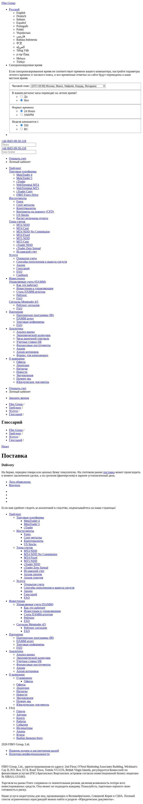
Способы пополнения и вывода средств (41, 261)
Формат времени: (23, 107)
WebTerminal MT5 (27, 188)
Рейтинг (21, 295)
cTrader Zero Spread (28, 248)
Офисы (21, 361)
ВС (26, 129)
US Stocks (22, 214)
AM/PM (29, 114)
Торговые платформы (22, 171)
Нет (26, 100)
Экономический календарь (33, 335)
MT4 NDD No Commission (33, 231)
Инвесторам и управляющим (34, 288)
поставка (109, 472)
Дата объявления (20, 481)
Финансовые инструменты (33, 345)
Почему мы (23, 378)
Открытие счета (26, 258)
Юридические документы (32, 382)
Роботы (21, 721)
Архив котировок (27, 351)
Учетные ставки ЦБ (29, 341)
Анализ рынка (25, 331)
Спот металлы (25, 204)
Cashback (22, 275)
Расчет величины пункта (32, 218)
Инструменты (18, 198)
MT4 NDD (23, 224)
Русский (14, 9)
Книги (20, 718)
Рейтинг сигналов (27, 305)
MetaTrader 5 (24, 178)
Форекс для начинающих (32, 355)
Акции (20, 265)
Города (20, 711)
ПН (26, 125)
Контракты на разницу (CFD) (35, 211)
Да (25, 96)
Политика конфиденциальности (29, 754)
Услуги (13, 255)
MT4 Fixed (23, 235)
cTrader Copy (24, 191)
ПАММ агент (25, 318)
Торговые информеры (30, 321)
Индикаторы (24, 728)
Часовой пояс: (21, 85)
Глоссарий (23, 268)
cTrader (20, 181)
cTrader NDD (24, 245)
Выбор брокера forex (29, 738)
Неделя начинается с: (25, 121)
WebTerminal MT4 (27, 184)
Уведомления (24, 375)
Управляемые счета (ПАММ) (27, 281)
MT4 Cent (22, 228)
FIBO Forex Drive (27, 194)
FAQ (19, 271)
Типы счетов (17, 221)
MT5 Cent (22, 241)
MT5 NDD (23, 238)
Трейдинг (15, 168)
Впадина (14, 485)
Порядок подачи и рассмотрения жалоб (34, 750)
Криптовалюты (26, 208)
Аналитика (16, 328)
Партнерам (16, 311)
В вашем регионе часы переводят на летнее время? (44, 92)
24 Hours (29, 111)
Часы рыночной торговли (32, 338)
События (22, 724)
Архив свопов (33, 574)
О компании (17, 358)
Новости (21, 372)
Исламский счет (26, 251)
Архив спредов (33, 577)
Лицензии (22, 365)
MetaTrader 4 (24, 174)
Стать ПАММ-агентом (30, 291)
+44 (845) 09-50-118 (13, 141)
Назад (5, 446)
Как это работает (27, 285)
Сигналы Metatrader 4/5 (23, 301)
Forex (19, 201)
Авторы (21, 714)
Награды (22, 368)
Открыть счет (17, 158)
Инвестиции (17, 278)
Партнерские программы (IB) (35, 315)
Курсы (20, 734)
